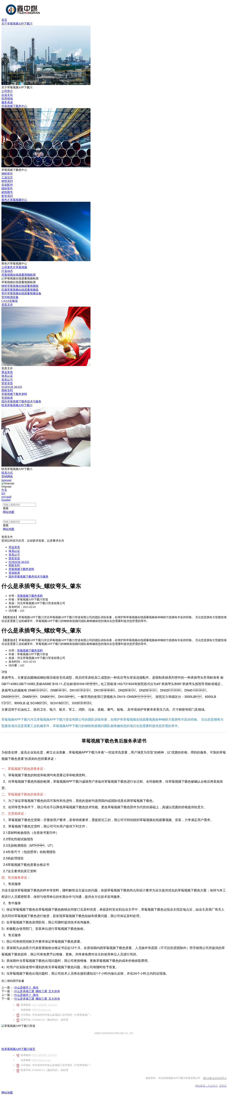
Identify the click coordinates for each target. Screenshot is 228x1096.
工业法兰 (7, 177)
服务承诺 (7, 102)
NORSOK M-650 (11, 386)
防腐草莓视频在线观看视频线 (19, 289)
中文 (4, 489)
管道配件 (7, 184)
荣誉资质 (7, 383)
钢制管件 (7, 173)
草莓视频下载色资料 (14, 393)
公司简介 (7, 91)
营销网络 (7, 476)
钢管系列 (7, 181)
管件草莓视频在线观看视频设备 (21, 293)
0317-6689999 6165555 (44, 1005)
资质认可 (7, 379)
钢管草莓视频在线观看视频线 (19, 285)
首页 (4, 19)
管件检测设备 (10, 297)
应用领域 (7, 98)
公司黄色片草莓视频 (14, 267)
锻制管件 (7, 188)
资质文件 (7, 304)
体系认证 (7, 375)
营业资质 (7, 372)
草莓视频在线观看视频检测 (18, 274)
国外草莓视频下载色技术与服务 (21, 401)
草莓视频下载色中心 (14, 106)
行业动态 (7, 270)
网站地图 (7, 1092)
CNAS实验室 (9, 300)
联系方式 (7, 472)
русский (6, 496)
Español (6, 499)
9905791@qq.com (41, 1010)
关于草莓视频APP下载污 (16, 23)
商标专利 (7, 390)
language (6, 480)
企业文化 (7, 94)
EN (3, 493)
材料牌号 (7, 192)
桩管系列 (7, 195)
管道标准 (7, 397)
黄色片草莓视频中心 (14, 199)
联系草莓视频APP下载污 (16, 405)
